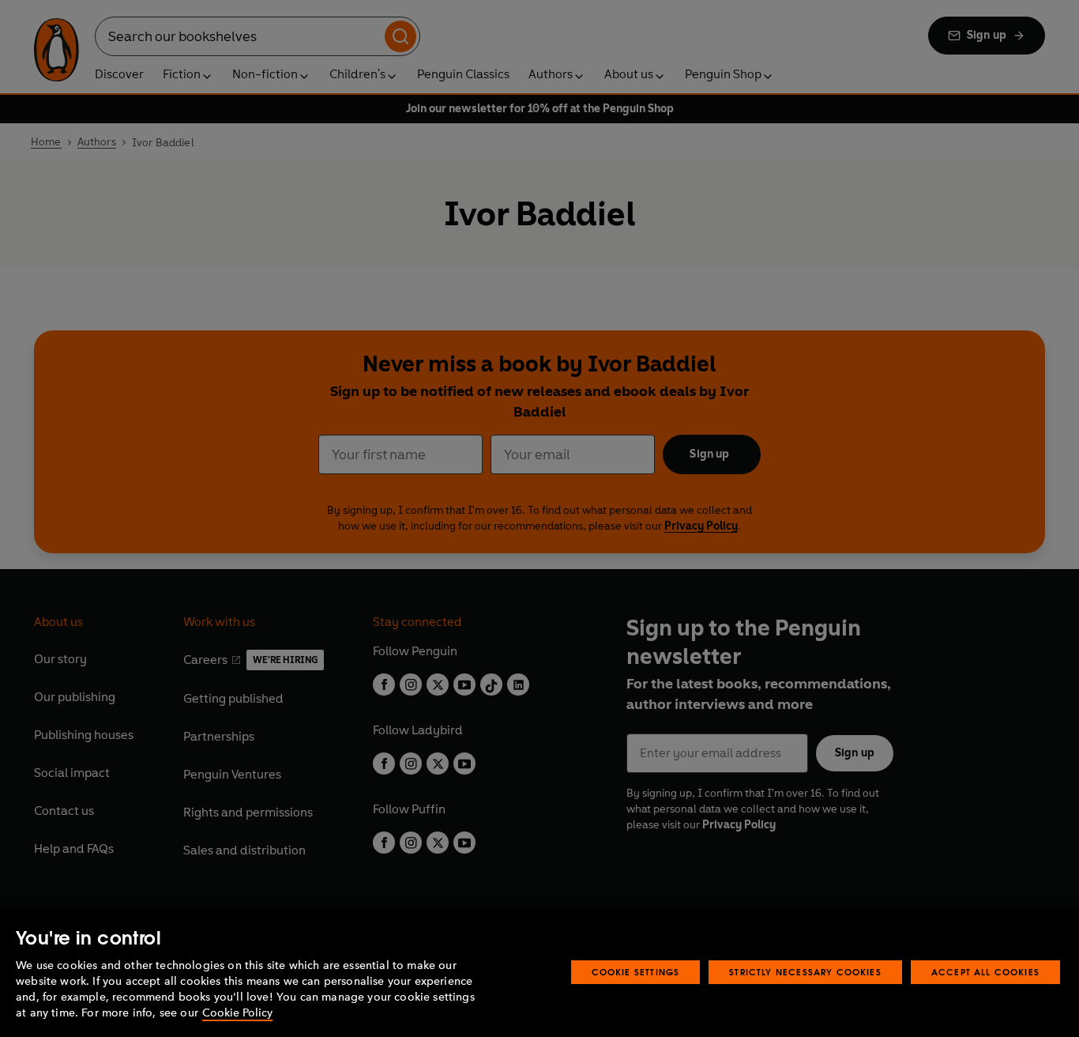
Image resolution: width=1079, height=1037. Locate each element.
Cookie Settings (636, 972)
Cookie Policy (237, 1013)
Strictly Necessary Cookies (805, 972)
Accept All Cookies (985, 972)
